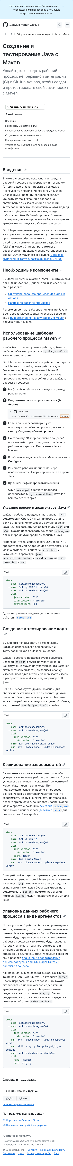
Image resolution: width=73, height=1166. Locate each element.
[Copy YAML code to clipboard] (65, 572)
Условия (32, 1149)
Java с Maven (62, 34)
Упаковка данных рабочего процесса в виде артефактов (32, 914)
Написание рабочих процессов (29, 302)
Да (11, 1098)
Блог (56, 1153)
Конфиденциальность (52, 1149)
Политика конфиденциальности (18, 1104)
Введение (13, 169)
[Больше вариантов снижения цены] (42, 107)
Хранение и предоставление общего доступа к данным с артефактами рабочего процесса (31, 962)
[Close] (63, 5)
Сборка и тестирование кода (33, 34)
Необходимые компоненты (30, 270)
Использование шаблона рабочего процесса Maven (30, 336)
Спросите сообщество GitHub (23, 1120)
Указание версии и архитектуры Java (34, 507)
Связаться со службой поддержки (26, 1125)
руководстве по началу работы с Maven (37, 317)
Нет (25, 1098)
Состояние (9, 1153)
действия (54, 806)
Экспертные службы (39, 1153)
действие (50, 810)
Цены (21, 1153)
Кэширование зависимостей (32, 764)
